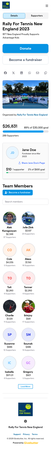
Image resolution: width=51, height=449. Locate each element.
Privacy (26, 434)
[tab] (14, 15)
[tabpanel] (25, 207)
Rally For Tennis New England (32, 115)
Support (17, 434)
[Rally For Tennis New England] (6, 5)
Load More (25, 386)
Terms (35, 434)
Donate (25, 48)
